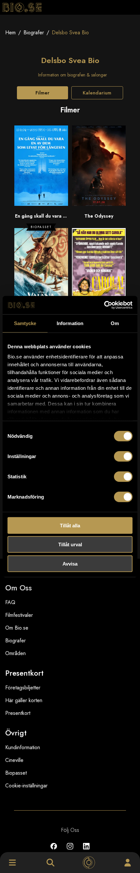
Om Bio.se (16, 628)
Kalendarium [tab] (97, 92)
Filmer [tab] (42, 92)
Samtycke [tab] (25, 323)
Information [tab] (70, 323)
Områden (15, 653)
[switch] (123, 456)
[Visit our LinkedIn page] (86, 851)
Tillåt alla (70, 525)
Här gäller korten (23, 700)
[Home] (89, 862)
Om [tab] (115, 323)
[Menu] (12, 862)
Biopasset (16, 773)
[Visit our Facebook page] (53, 851)
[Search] (50, 862)
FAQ (10, 602)
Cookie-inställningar (26, 785)
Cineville (14, 760)
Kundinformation (22, 747)
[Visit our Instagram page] (70, 851)
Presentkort (17, 713)
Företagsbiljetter (22, 687)
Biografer (33, 32)
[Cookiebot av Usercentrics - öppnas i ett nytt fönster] (104, 305)
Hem (10, 32)
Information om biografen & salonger (72, 75)
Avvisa (70, 563)
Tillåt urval (70, 544)
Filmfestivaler (19, 615)
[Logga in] (127, 862)
